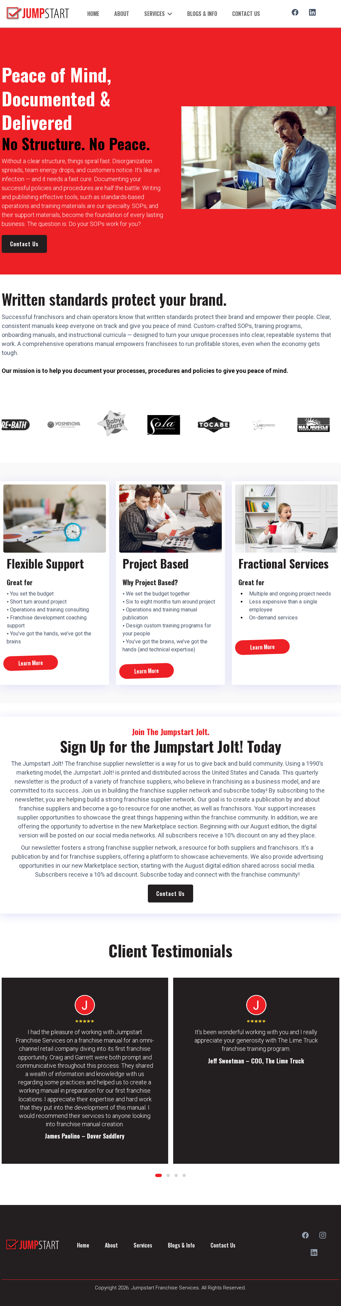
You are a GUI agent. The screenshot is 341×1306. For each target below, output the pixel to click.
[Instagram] (322, 1235)
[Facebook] (295, 12)
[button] (158, 1175)
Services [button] (155, 14)
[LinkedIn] (312, 12)
